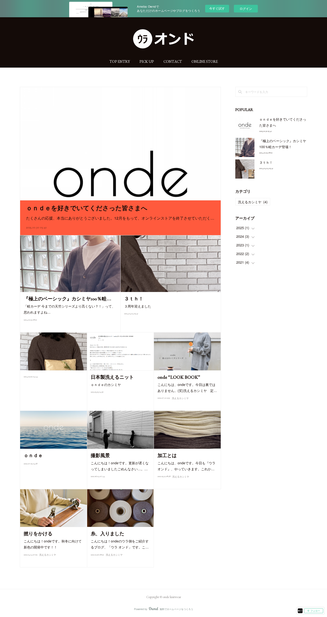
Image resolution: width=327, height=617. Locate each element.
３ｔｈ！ (133, 299)
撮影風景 (100, 455)
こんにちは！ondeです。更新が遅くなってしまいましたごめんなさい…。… (120, 465)
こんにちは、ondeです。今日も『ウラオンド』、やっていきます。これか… (186, 465)
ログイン (246, 8)
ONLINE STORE (205, 61)
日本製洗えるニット (112, 377)
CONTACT (173, 61)
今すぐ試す (217, 8)
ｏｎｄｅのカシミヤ (106, 384)
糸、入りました (107, 533)
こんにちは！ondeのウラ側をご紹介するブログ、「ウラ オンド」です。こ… (120, 544)
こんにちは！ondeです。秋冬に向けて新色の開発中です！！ (53, 544)
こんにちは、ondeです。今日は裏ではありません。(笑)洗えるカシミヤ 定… (187, 387)
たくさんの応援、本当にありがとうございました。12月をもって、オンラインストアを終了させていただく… (120, 218)
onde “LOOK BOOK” (179, 377)
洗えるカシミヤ (180, 398)
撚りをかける (38, 533)
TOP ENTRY (119, 61)
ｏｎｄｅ (33, 455)
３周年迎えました (137, 306)
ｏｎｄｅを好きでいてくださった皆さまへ (86, 208)
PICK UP (147, 61)
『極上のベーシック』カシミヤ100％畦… (67, 299)
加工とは (167, 455)
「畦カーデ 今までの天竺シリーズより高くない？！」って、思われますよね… (69, 309)
